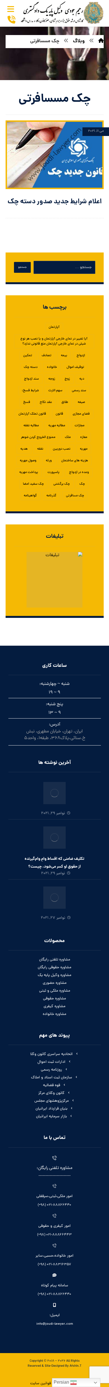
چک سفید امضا (33, 484)
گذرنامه (51, 495)
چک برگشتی (61, 484)
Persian (62, 1382)
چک (82, 484)
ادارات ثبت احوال (51, 1062)
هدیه (24, 449)
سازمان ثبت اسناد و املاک (51, 1078)
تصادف (46, 355)
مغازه (83, 437)
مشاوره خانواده (54, 1014)
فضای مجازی (81, 414)
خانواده (52, 367)
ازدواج (81, 355)
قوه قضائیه (51, 1085)
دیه (81, 379)
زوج (67, 379)
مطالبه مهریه (56, 425)
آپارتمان (54, 327)
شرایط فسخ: (30, 390)
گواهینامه (30, 495)
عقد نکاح (46, 402)
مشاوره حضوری (55, 983)
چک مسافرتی (75, 495)
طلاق (64, 402)
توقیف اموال (75, 367)
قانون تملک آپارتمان (32, 414)
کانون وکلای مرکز (51, 1093)
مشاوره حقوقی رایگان (54, 967)
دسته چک (30, 367)
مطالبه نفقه (31, 425)
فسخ (26, 402)
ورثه (49, 460)
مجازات (79, 425)
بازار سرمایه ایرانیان (51, 1116)
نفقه (40, 449)
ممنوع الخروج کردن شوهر (38, 437)
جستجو (22, 267)
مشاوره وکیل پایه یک (54, 975)
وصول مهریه (28, 460)
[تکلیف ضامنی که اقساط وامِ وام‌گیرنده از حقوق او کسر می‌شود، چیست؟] (54, 837)
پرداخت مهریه (28, 472)
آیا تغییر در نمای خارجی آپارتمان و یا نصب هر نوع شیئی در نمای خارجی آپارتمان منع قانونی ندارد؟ (53, 341)
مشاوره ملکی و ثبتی (54, 991)
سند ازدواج (31, 379)
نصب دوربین (61, 449)
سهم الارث (55, 390)
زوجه (51, 379)
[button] (11, 9)
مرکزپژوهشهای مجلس (51, 1101)
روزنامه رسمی (51, 1070)
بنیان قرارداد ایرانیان (51, 1109)
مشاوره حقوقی (54, 999)
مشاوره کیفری (54, 1006)
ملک (68, 437)
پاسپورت (54, 472)
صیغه (81, 402)
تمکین (27, 355)
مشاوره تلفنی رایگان (54, 960)
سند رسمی (79, 390)
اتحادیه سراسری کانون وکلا (51, 1054)
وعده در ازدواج (79, 472)
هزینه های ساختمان (74, 460)
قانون (59, 414)
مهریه (83, 449)
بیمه (64, 355)
